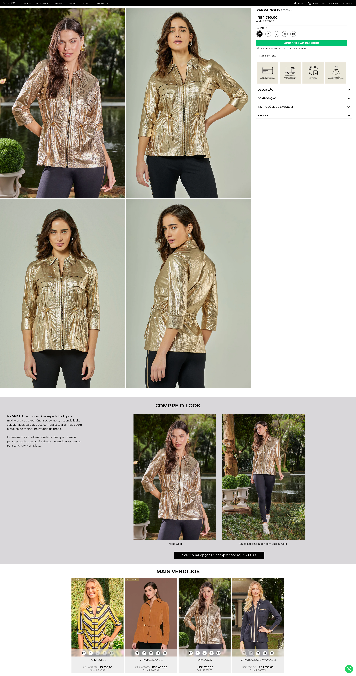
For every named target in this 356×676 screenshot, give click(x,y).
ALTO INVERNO (42, 3)
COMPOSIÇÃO (267, 98)
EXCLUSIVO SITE (101, 3)
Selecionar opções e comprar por (219, 555)
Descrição (265, 89)
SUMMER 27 (26, 3)
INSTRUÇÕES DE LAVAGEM (275, 106)
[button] (259, 34)
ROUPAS (58, 3)
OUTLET (85, 3)
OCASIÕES (72, 3)
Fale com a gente (349, 669)
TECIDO (263, 115)
